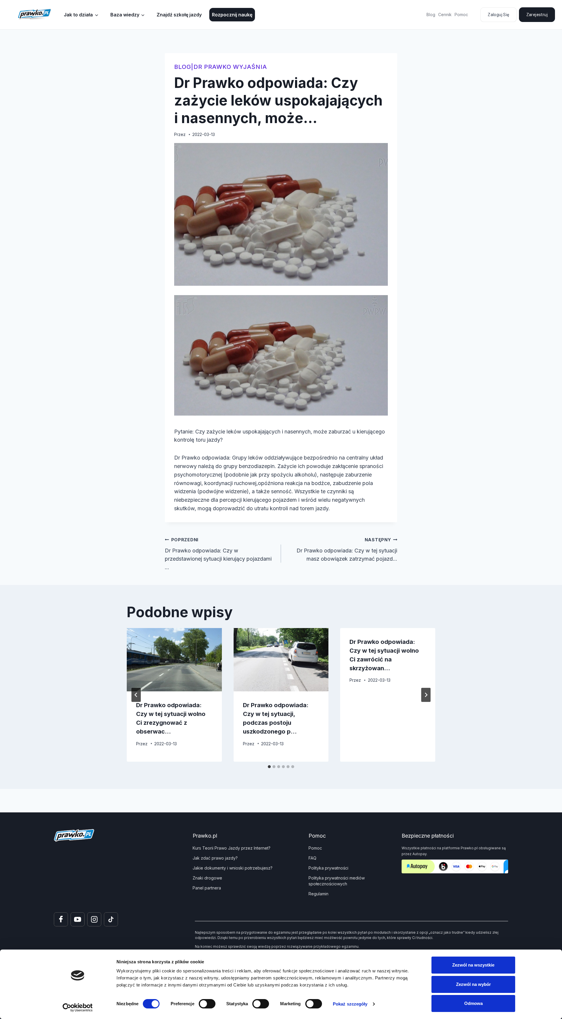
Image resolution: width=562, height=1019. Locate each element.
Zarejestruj (537, 14)
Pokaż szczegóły (350, 1003)
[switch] (207, 1003)
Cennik (445, 14)
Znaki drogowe (207, 877)
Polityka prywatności (328, 867)
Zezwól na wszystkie (473, 964)
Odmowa (473, 1003)
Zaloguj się (498, 14)
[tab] (269, 766)
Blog (430, 14)
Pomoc (461, 14)
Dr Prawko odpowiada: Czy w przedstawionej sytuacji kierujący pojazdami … (218, 553)
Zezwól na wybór (473, 984)
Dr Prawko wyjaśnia (230, 66)
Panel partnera (207, 887)
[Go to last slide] (136, 695)
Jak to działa (78, 15)
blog (182, 66)
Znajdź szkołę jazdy (179, 15)
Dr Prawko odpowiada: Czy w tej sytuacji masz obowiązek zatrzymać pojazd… (347, 549)
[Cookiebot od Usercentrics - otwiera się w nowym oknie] (77, 1007)
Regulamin (318, 893)
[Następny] (426, 695)
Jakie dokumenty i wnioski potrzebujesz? (233, 867)
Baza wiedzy (124, 15)
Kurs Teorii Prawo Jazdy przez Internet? (231, 848)
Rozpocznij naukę (232, 15)
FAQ (312, 857)
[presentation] (174, 659)
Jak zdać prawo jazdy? (215, 857)
